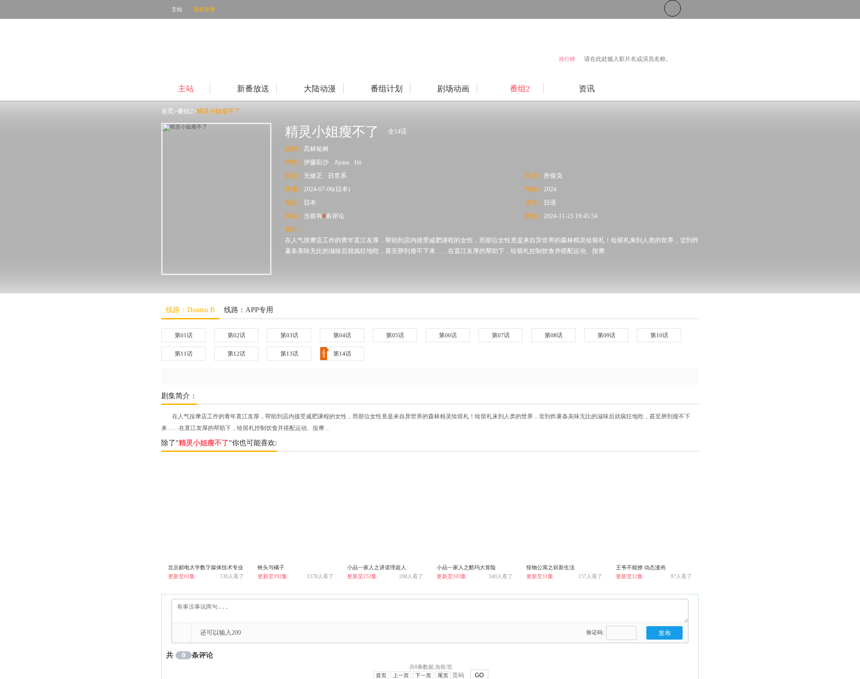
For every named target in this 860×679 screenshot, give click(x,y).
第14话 (342, 353)
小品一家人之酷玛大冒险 (466, 567)
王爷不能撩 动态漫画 (641, 567)
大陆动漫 (320, 88)
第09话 (606, 335)
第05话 (395, 335)
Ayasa (341, 162)
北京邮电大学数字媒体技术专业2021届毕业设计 (205, 569)
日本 (310, 202)
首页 (167, 111)
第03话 (289, 335)
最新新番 (204, 9)
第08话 (554, 335)
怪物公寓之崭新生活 (550, 567)
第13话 (289, 353)
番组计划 (386, 88)
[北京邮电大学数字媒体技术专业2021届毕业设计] (206, 511)
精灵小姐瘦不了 (219, 111)
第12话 (236, 353)
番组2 (520, 88)
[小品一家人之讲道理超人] (385, 511)
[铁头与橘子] (296, 511)
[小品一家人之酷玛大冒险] (475, 511)
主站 (177, 9)
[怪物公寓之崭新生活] (564, 511)
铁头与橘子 (271, 567)
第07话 (501, 335)
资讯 (587, 88)
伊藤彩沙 (316, 162)
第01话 (184, 335)
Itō (357, 162)
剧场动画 (453, 88)
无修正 (313, 175)
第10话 (659, 335)
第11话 (184, 353)
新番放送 (253, 88)
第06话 (448, 335)
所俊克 (553, 175)
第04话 (342, 335)
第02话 (236, 335)
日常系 (337, 175)
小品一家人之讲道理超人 (376, 567)
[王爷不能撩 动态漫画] (654, 511)
